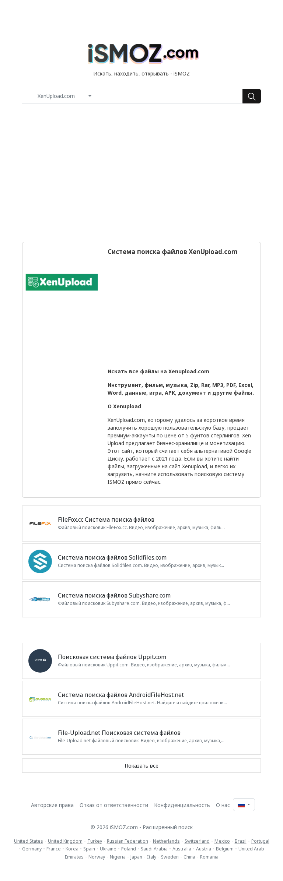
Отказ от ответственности (114, 804)
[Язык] (244, 804)
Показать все (141, 765)
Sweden (170, 857)
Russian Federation (127, 841)
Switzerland (197, 841)
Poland (128, 849)
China (189, 857)
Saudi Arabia (154, 849)
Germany (32, 849)
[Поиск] (251, 96)
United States (28, 841)
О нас (223, 804)
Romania (209, 857)
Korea (72, 849)
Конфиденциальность (182, 804)
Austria (203, 849)
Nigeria (118, 857)
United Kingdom (65, 841)
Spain (89, 849)
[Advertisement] (141, 172)
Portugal (260, 841)
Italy (151, 857)
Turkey (94, 841)
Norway (96, 857)
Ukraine (108, 849)
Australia (181, 849)
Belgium (225, 849)
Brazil (241, 841)
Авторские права (52, 804)
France (53, 849)
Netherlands (166, 841)
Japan (136, 857)
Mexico (222, 841)
